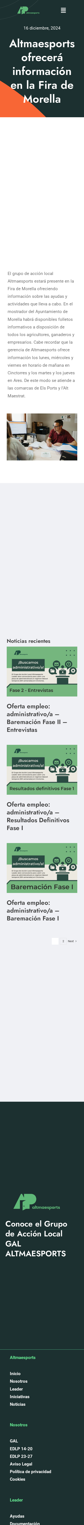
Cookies (17, 1479)
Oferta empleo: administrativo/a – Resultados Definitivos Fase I (38, 816)
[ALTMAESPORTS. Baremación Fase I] (42, 747)
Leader (16, 1389)
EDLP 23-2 (20, 1456)
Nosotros (19, 1381)
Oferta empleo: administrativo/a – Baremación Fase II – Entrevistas (37, 718)
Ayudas (17, 1516)
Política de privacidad (30, 1471)
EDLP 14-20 (21, 1448)
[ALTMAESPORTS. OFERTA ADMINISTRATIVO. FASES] (42, 648)
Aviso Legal (21, 1464)
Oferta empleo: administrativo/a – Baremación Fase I (33, 910)
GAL (14, 1441)
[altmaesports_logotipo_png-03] (27, 5)
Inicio (15, 1373)
